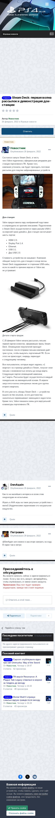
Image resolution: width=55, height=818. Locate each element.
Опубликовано (25, 151)
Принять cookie (18, 808)
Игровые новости (28, 122)
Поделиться (15, 616)
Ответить (27, 131)
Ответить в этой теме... (20, 600)
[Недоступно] (27, 191)
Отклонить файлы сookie (21, 813)
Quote (12, 415)
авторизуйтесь (40, 579)
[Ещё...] (49, 150)
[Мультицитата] (4, 415)
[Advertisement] (27, 66)
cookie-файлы (28, 788)
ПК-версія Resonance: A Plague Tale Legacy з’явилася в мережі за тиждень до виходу (22, 680)
